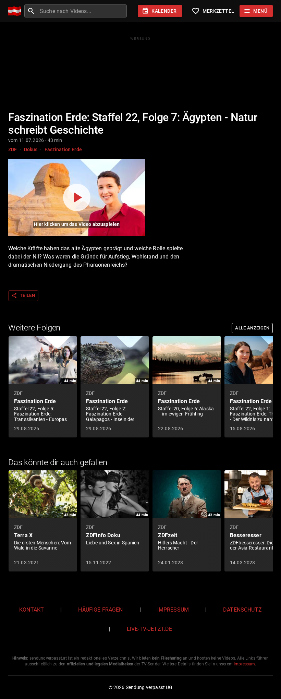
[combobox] (82, 10)
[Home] (16, 11)
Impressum (173, 609)
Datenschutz (242, 609)
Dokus (31, 149)
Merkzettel (213, 11)
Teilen (23, 295)
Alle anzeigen (252, 327)
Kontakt (31, 609)
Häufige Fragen (100, 609)
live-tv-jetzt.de (149, 629)
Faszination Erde (63, 149)
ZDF (12, 149)
